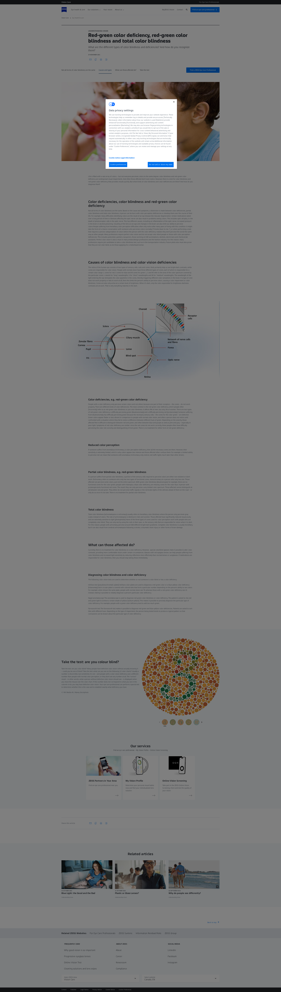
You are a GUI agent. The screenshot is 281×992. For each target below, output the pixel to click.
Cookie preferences (118, 164)
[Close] (173, 101)
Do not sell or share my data (160, 164)
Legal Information (127, 158)
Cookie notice (114, 158)
